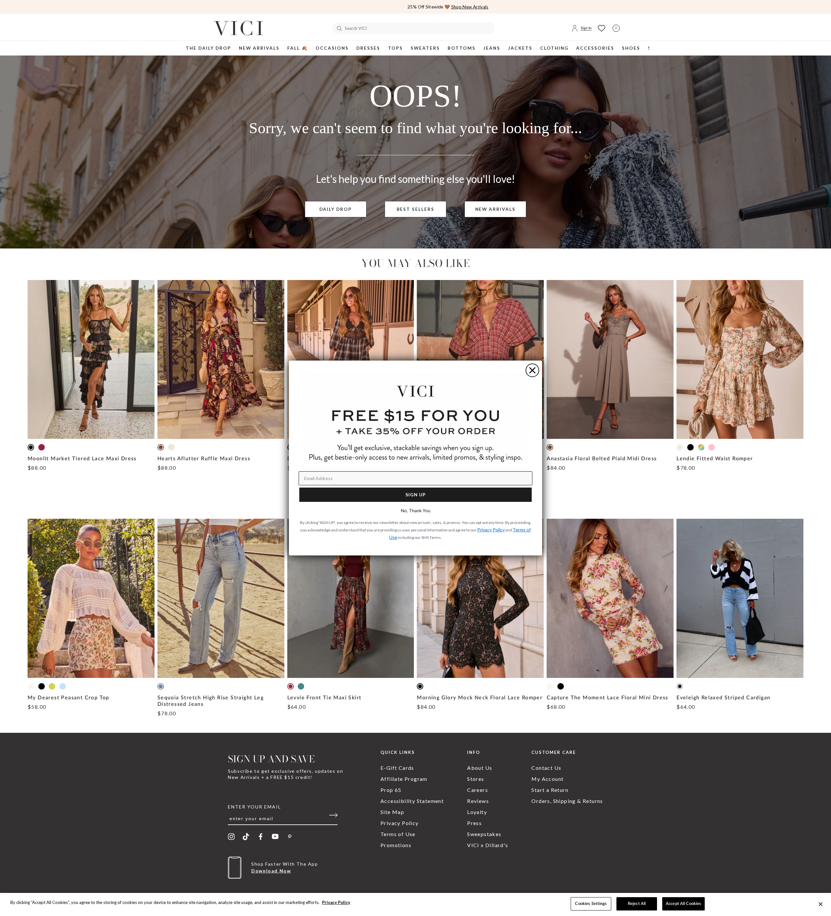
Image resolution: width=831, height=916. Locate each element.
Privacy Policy (336, 902)
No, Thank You (415, 510)
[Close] (820, 904)
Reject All (637, 904)
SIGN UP (415, 494)
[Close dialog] (532, 370)
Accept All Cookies (683, 904)
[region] (415, 904)
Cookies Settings (591, 904)
